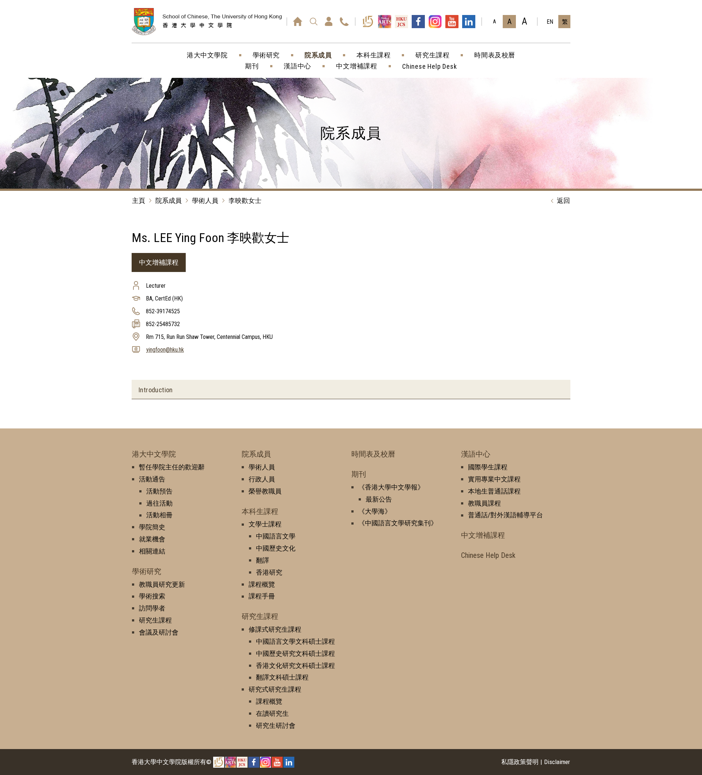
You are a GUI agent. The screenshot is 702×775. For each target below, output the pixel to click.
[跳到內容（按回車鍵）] (221, 29)
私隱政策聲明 (520, 761)
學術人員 (205, 200)
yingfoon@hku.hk (165, 349)
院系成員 (168, 200)
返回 (563, 200)
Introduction (156, 390)
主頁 (138, 200)
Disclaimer (557, 761)
